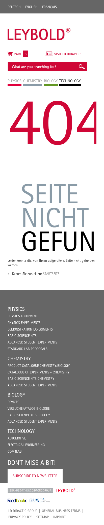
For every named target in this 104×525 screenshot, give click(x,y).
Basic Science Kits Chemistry (31, 378)
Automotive (17, 438)
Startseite (51, 274)
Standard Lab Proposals (27, 349)
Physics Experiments (24, 323)
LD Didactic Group (22, 511)
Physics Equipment (23, 316)
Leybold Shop (65, 490)
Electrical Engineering (26, 445)
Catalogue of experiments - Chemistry (38, 372)
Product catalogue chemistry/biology (39, 366)
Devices (13, 402)
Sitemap (42, 517)
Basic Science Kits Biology (29, 415)
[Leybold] (39, 16)
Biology (16, 395)
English (31, 7)
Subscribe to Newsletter (35, 475)
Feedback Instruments (17, 500)
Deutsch (14, 7)
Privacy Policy (20, 517)
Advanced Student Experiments (32, 342)
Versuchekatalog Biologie (28, 408)
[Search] (81, 67)
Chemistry (19, 358)
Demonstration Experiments (30, 329)
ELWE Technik (40, 500)
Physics (16, 309)
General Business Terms (61, 511)
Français (49, 7)
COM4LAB (15, 451)
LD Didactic (30, 490)
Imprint (59, 517)
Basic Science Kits (22, 336)
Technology (21, 431)
